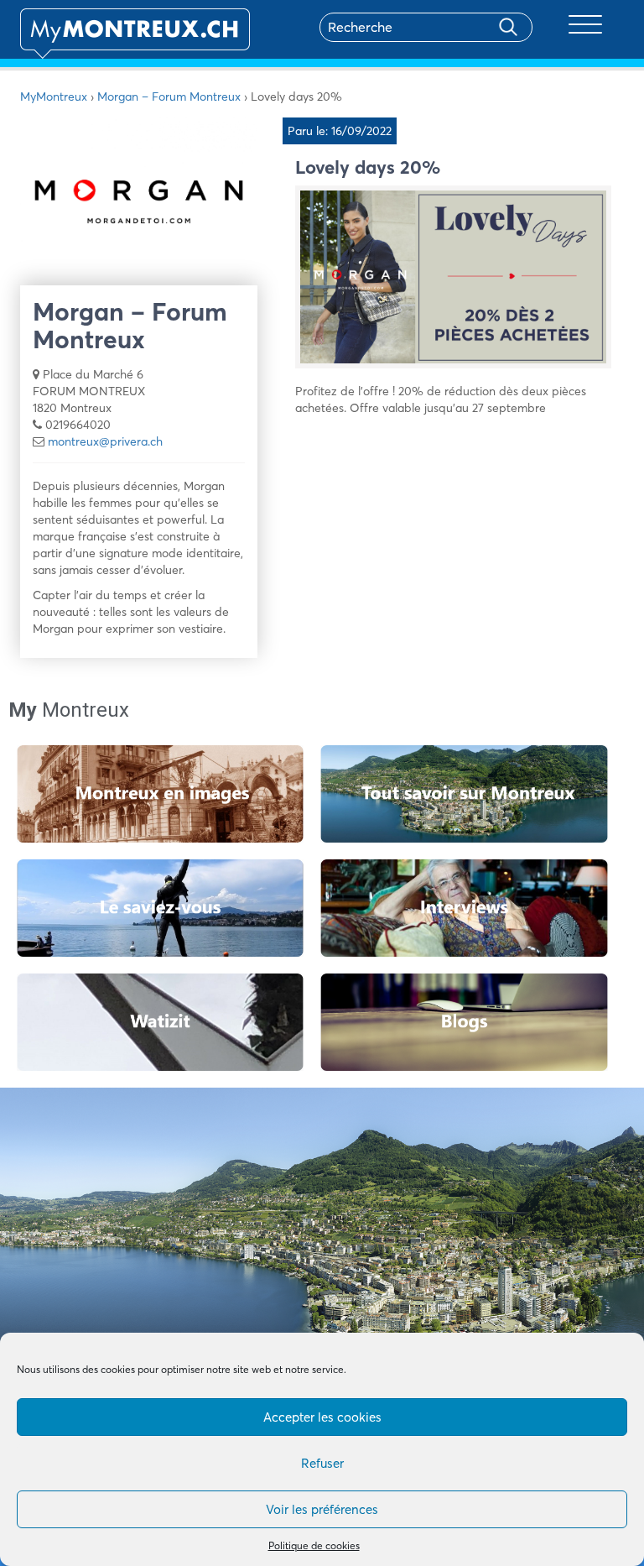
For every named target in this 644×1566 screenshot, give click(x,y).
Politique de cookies (314, 1545)
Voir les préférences (322, 1509)
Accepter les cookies (322, 1417)
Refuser (322, 1463)
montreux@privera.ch (105, 441)
